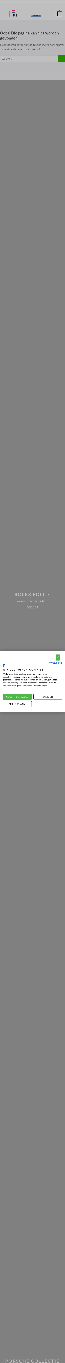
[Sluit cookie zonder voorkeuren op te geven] (58, 658)
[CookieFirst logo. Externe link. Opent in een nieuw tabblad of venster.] (4, 665)
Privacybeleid (55, 662)
